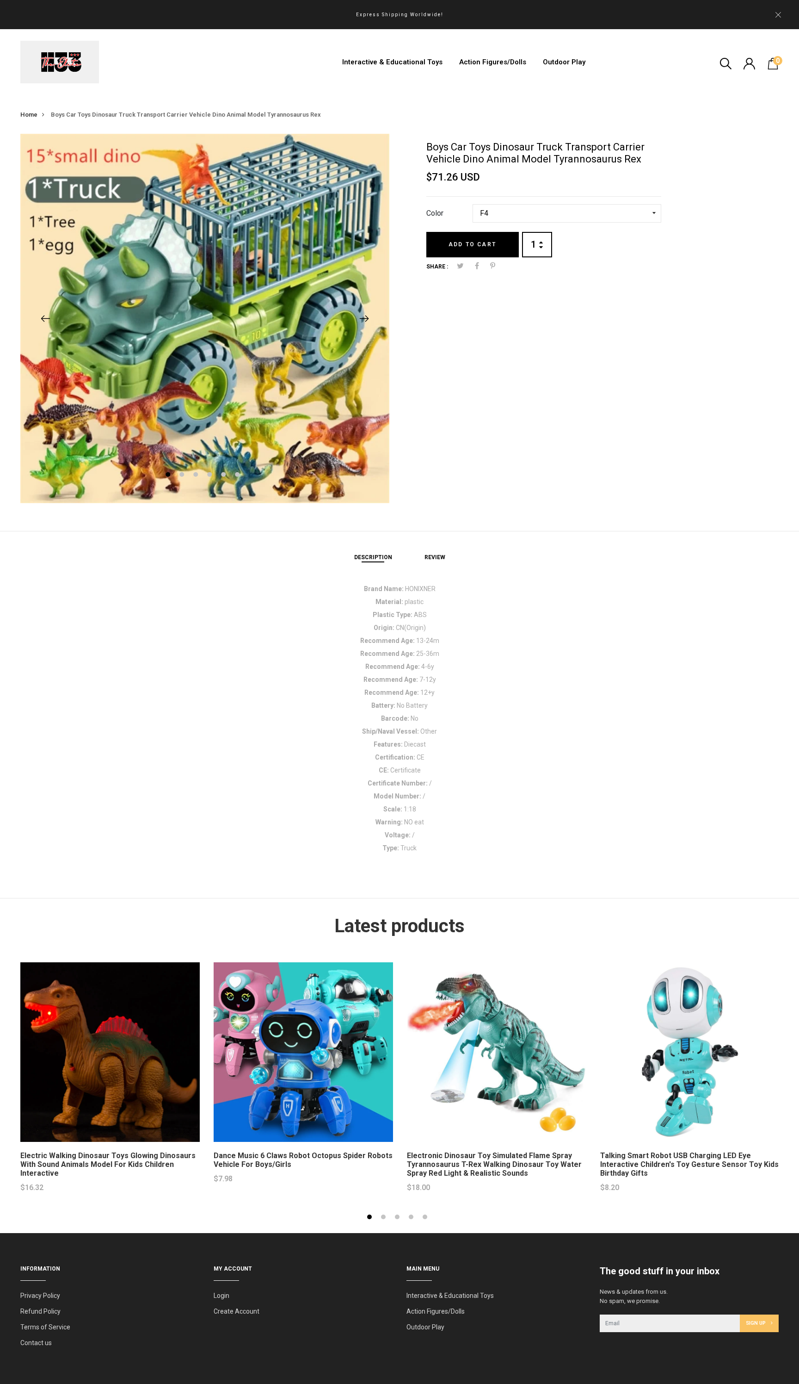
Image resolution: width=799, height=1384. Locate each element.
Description (373, 557)
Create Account (236, 1311)
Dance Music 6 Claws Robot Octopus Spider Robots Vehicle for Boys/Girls (303, 1160)
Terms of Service (45, 1327)
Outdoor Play (564, 62)
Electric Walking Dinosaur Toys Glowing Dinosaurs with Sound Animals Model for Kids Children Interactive (108, 1164)
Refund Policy (40, 1311)
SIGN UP (756, 1323)
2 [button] (183, 475)
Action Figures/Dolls (492, 62)
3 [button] (197, 475)
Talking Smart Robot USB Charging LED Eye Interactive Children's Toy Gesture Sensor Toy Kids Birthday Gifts (689, 1164)
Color (434, 213)
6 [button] (238, 475)
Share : (437, 266)
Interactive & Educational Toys (392, 62)
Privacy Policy (40, 1295)
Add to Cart (472, 244)
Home (28, 114)
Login (221, 1295)
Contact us (36, 1343)
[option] (204, 318)
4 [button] (210, 475)
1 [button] (169, 475)
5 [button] (224, 475)
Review (434, 557)
